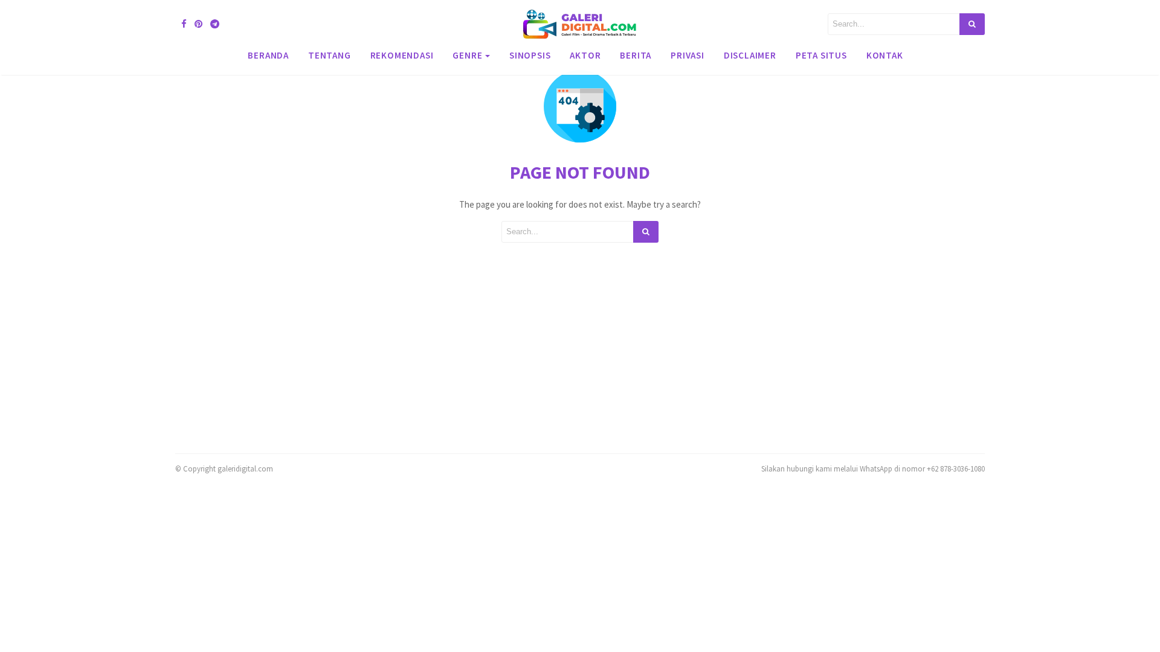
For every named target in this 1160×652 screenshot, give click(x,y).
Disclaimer (750, 55)
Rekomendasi (402, 55)
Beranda (268, 55)
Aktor (585, 55)
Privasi (687, 55)
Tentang (329, 55)
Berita (635, 55)
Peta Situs (821, 55)
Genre (467, 55)
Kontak (884, 55)
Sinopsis (529, 55)
